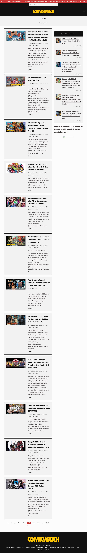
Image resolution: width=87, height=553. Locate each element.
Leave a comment (33, 45)
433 (23, 523)
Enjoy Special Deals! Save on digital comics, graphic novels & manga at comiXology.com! (68, 129)
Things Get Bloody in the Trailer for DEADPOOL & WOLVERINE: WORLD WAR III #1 (38, 444)
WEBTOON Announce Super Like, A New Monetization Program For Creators (37, 201)
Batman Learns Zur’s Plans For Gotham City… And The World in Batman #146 (38, 319)
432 (19, 523)
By (33, 43)
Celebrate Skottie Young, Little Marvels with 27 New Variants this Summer (38, 167)
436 (38, 523)
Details (30, 69)
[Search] (56, 4)
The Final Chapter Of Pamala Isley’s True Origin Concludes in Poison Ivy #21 (38, 239)
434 (28, 523)
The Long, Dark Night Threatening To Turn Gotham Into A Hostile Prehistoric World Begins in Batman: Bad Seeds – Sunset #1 (71, 83)
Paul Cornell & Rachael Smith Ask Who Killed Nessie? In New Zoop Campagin (39, 283)
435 (33, 523)
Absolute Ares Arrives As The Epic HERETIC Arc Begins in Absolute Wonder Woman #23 (71, 115)
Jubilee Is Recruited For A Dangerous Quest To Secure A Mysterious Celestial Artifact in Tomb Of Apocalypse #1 (43, 1)
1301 (47, 523)
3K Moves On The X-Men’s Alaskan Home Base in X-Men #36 (71, 41)
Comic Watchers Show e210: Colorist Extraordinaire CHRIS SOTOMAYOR (39, 408)
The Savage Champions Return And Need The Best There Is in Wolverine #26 (70, 53)
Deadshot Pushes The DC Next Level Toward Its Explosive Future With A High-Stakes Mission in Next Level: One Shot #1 (71, 99)
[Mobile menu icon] (84, 11)
